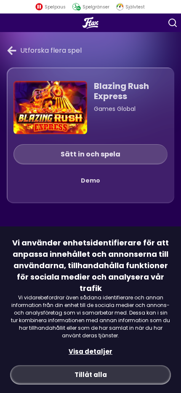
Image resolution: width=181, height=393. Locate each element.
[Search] (173, 23)
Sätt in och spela (90, 154)
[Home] (91, 23)
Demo (90, 180)
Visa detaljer (90, 351)
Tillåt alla (91, 374)
